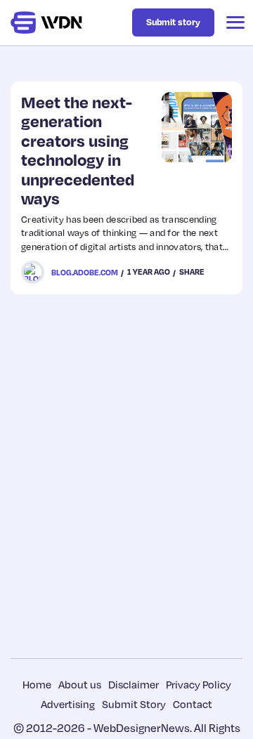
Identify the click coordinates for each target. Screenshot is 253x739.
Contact (192, 704)
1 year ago (148, 272)
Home (36, 684)
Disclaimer (133, 684)
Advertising (68, 704)
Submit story (173, 21)
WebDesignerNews (141, 728)
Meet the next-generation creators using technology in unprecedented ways (77, 150)
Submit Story (134, 704)
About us (79, 684)
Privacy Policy (198, 684)
